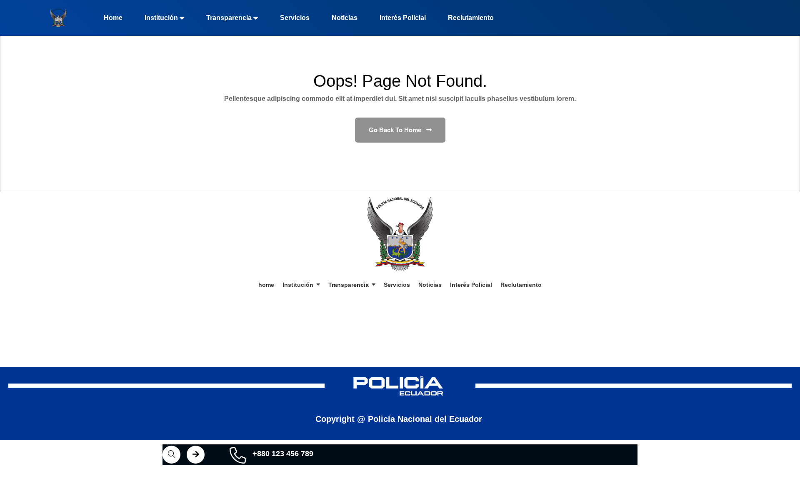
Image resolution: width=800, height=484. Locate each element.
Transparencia (229, 17)
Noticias (345, 17)
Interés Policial (403, 17)
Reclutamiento (471, 17)
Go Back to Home (396, 129)
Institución (161, 17)
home (113, 17)
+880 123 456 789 (282, 453)
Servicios (295, 17)
